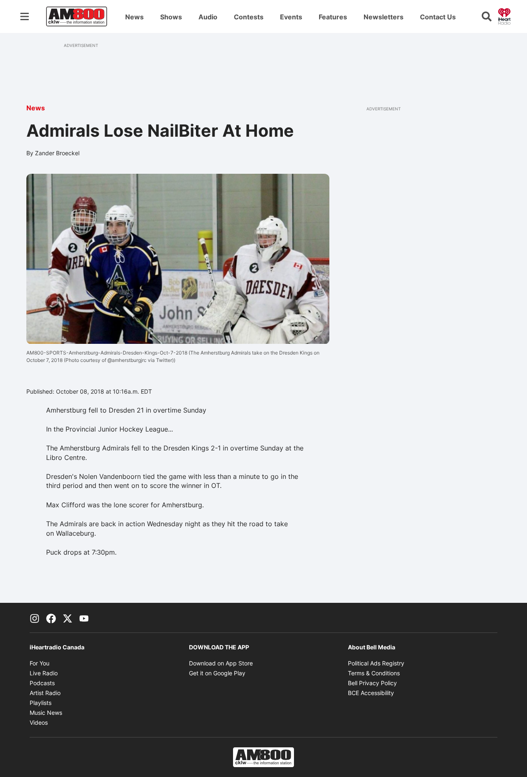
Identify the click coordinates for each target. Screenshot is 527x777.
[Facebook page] (51, 618)
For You (39, 663)
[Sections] (24, 16)
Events (291, 17)
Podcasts (42, 682)
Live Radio (44, 673)
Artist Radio (45, 692)
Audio (207, 17)
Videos (39, 722)
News (134, 17)
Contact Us (438, 17)
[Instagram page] (35, 618)
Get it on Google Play (217, 673)
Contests (249, 17)
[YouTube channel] (84, 618)
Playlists (40, 702)
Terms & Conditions (374, 673)
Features (333, 17)
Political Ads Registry (376, 663)
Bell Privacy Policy (372, 682)
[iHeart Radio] (504, 16)
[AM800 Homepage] (76, 16)
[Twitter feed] (67, 618)
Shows (171, 17)
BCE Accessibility (371, 692)
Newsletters (383, 17)
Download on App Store (221, 663)
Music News (46, 712)
